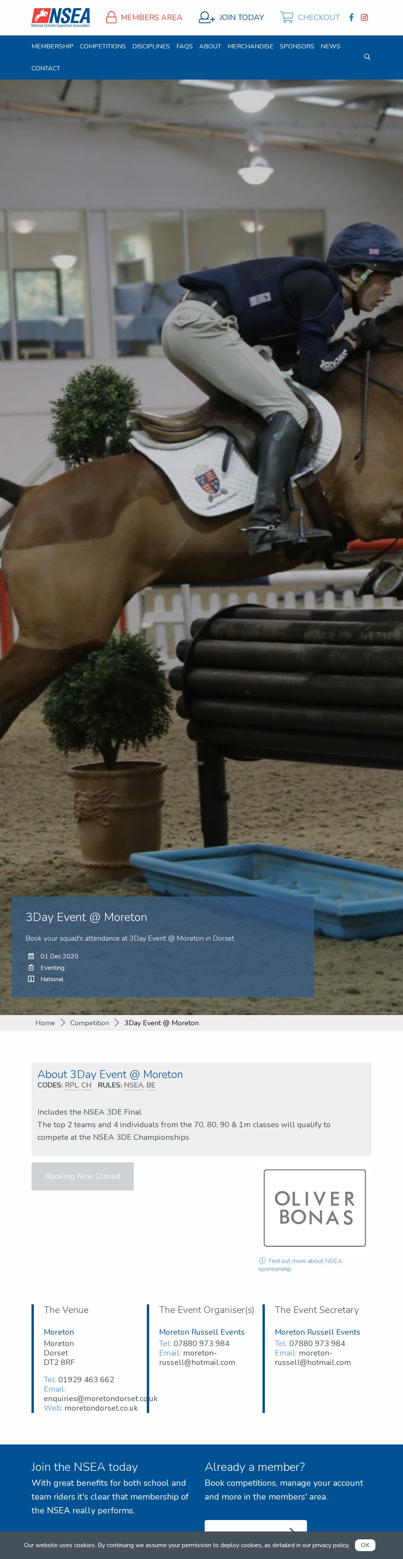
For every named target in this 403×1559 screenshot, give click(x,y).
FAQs (184, 46)
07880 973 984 (201, 1343)
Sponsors (297, 46)
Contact (45, 68)
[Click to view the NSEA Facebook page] (352, 17)
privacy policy (330, 1545)
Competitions (103, 46)
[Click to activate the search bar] (367, 57)
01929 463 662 (86, 1379)
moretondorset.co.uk (101, 1408)
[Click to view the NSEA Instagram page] (365, 17)
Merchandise (250, 46)
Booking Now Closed (83, 1176)
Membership (52, 46)
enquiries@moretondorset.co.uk (101, 1398)
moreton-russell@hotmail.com (197, 1358)
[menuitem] (52, 46)
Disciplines (151, 46)
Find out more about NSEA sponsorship (300, 1265)
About (210, 46)
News (330, 46)
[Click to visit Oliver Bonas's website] (315, 1208)
